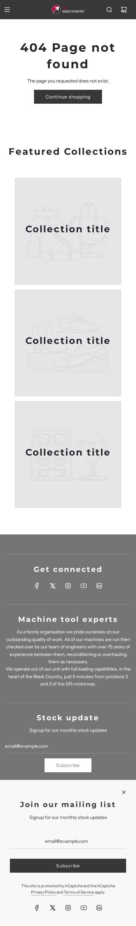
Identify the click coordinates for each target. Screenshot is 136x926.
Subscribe (68, 765)
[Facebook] (37, 585)
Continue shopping (68, 97)
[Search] (109, 9)
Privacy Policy (43, 892)
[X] (52, 585)
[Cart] (124, 9)
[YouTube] (83, 585)
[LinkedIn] (99, 585)
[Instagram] (68, 585)
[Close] (124, 792)
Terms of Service (79, 892)
